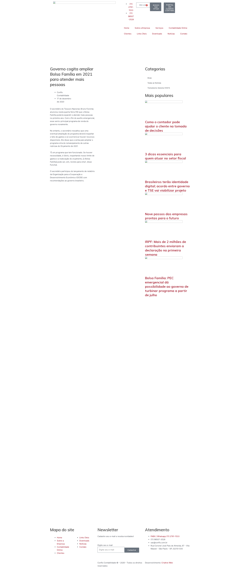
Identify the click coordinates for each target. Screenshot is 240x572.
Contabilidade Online (178, 28)
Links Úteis (142, 34)
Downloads (157, 34)
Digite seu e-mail (105, 545)
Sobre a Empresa (142, 28)
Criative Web (167, 562)
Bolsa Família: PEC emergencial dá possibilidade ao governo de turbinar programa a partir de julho (166, 286)
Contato (183, 34)
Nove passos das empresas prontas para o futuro (166, 216)
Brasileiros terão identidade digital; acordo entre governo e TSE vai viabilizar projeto (167, 186)
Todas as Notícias (154, 83)
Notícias (171, 34)
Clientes (127, 34)
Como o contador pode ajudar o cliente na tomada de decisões (166, 126)
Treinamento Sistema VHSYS (159, 88)
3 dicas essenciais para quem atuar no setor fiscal (165, 156)
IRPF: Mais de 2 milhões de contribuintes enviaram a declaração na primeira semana (165, 248)
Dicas (150, 78)
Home (126, 28)
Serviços (159, 28)
